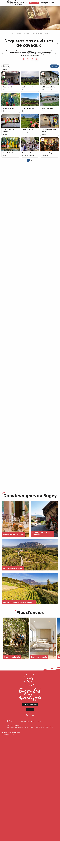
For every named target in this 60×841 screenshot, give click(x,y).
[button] (34, 3)
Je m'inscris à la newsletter (30, 704)
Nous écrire (30, 710)
